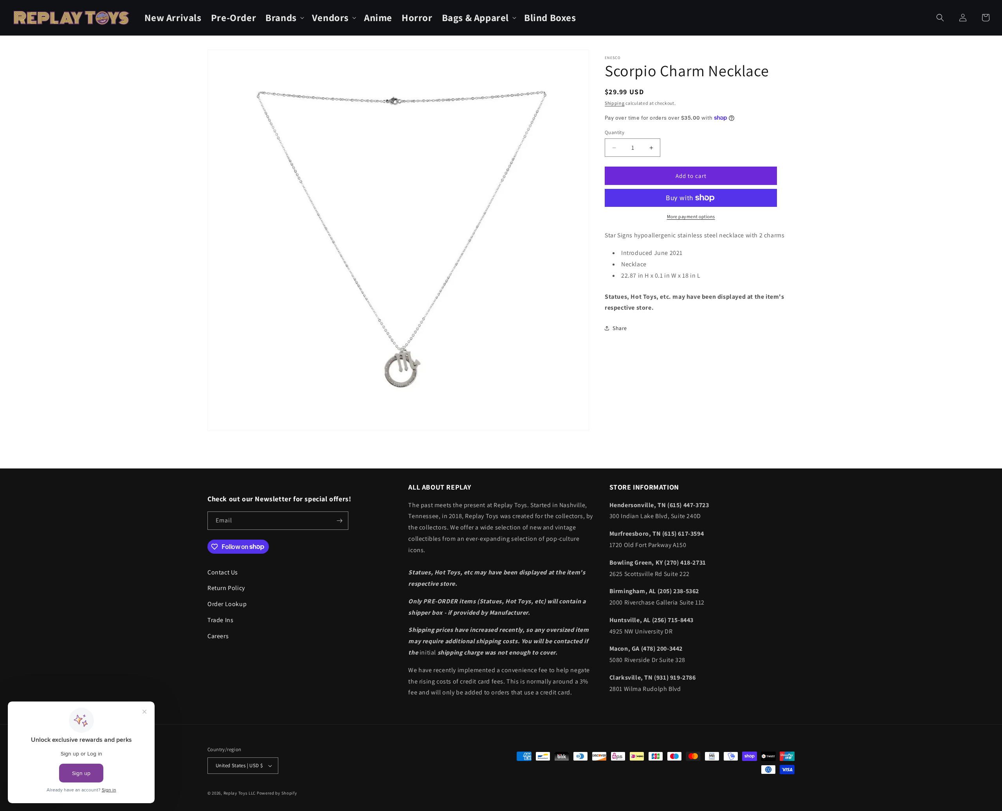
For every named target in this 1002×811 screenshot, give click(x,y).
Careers (218, 636)
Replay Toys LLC (239, 793)
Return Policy (226, 588)
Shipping (615, 103)
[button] (284, 18)
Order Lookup (227, 604)
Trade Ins (220, 620)
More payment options (691, 216)
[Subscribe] (339, 520)
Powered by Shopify (277, 793)
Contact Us (222, 572)
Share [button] (620, 327)
